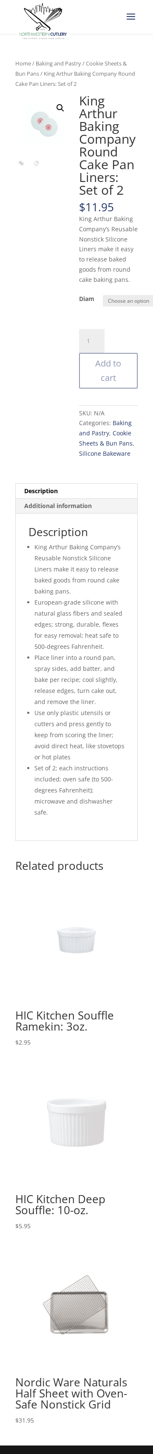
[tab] (76, 491)
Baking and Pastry (58, 63)
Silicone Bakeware (104, 453)
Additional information (58, 506)
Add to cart (108, 370)
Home (23, 63)
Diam (86, 299)
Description (41, 491)
